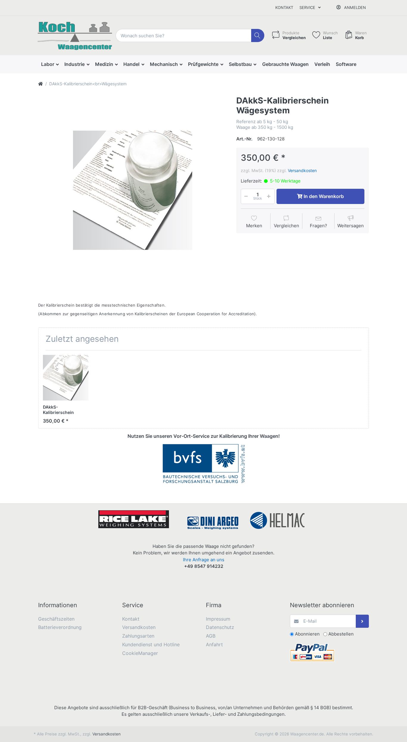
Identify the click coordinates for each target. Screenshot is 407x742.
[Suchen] (258, 35)
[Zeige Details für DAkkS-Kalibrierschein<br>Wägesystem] (65, 378)
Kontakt (284, 7)
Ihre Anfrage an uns (203, 559)
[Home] (40, 84)
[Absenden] (362, 621)
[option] (132, 190)
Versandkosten (302, 170)
